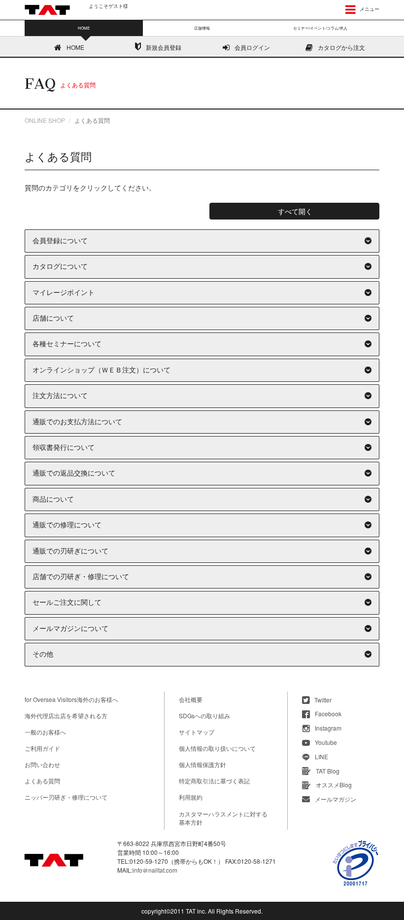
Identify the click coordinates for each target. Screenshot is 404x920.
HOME (75, 47)
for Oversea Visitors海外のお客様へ (71, 699)
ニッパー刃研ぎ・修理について (66, 797)
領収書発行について (64, 447)
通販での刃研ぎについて (70, 551)
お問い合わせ (42, 764)
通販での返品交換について (74, 473)
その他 (43, 654)
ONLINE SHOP (45, 120)
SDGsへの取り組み (204, 715)
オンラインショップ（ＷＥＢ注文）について (101, 370)
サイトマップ (196, 732)
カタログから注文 (341, 47)
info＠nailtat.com (155, 870)
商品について (53, 499)
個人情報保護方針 (202, 764)
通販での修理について (67, 525)
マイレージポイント (64, 292)
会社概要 (190, 699)
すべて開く (295, 211)
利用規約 (190, 797)
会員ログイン (252, 47)
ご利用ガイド (42, 748)
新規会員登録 (163, 47)
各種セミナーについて (67, 344)
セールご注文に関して (67, 602)
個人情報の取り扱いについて (217, 748)
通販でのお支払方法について (77, 422)
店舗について (53, 318)
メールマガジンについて (70, 628)
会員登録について (60, 241)
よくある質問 (42, 780)
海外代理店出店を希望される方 (66, 715)
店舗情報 (202, 28)
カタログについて (60, 266)
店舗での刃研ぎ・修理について (81, 577)
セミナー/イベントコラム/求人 (320, 28)
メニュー (368, 8)
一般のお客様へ (45, 732)
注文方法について (60, 396)
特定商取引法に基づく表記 (214, 780)
